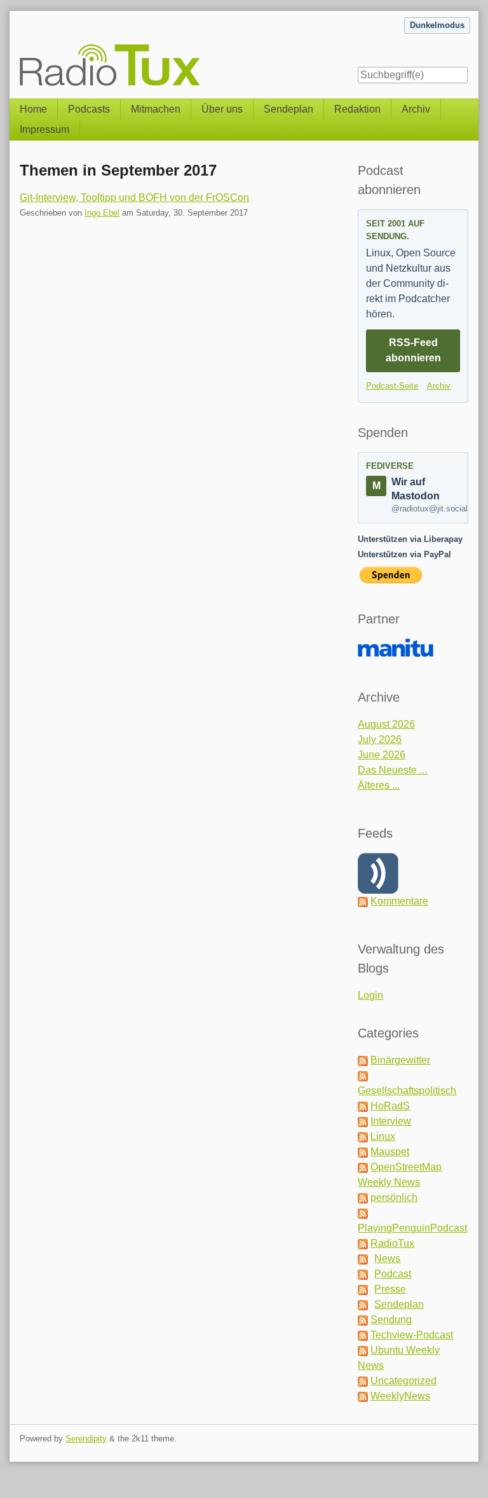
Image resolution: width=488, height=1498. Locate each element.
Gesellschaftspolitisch (407, 1090)
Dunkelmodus (437, 25)
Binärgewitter (400, 1060)
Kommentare (399, 901)
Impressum (44, 129)
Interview (390, 1121)
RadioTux (392, 1243)
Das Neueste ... (392, 770)
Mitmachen (155, 109)
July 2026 (380, 739)
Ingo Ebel (102, 213)
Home (33, 109)
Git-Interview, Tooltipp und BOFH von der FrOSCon (134, 197)
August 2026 (386, 724)
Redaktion (357, 109)
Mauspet (389, 1151)
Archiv (416, 109)
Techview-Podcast (411, 1334)
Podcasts (89, 109)
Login (370, 995)
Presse (390, 1289)
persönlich (393, 1197)
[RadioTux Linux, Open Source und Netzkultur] (20, 49)
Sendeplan (288, 109)
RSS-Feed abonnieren (413, 350)
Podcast (392, 1273)
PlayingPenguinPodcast (412, 1228)
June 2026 (381, 754)
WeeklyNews (400, 1396)
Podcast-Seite (392, 386)
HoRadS (390, 1105)
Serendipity (86, 1438)
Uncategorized (403, 1380)
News (387, 1258)
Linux (382, 1136)
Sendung (391, 1319)
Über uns (222, 109)
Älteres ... (379, 785)
